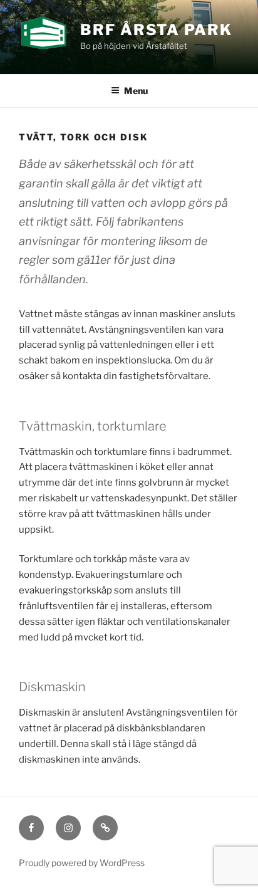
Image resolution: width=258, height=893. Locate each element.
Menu (136, 90)
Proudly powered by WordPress (82, 862)
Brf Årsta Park (156, 30)
